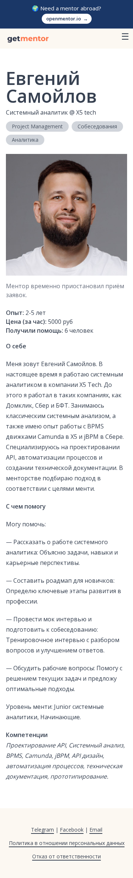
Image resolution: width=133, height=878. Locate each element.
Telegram (42, 829)
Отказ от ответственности (66, 856)
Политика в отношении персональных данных (67, 842)
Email (95, 829)
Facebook (71, 829)
